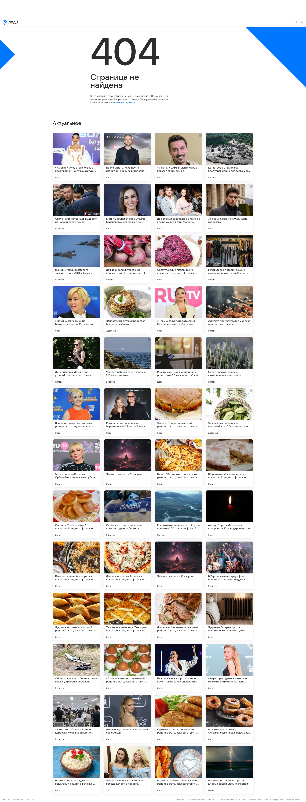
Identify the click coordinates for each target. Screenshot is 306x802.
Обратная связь (292, 799)
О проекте (179, 799)
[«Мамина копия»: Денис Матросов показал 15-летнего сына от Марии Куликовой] (76, 310)
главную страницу (124, 102)
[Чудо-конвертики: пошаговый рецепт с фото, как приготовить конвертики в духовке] (76, 616)
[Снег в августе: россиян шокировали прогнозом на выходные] (229, 361)
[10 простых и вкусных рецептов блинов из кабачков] (127, 310)
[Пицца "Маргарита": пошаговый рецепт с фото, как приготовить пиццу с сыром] (178, 463)
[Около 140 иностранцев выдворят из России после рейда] (76, 208)
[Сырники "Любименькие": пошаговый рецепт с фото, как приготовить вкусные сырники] (76, 514)
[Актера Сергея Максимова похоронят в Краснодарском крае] (229, 514)
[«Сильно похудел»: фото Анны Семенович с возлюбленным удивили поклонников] (178, 310)
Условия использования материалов (266, 799)
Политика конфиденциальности (231, 799)
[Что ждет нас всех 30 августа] (178, 565)
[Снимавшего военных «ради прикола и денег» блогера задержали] (127, 514)
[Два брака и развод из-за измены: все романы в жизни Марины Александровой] (178, 208)
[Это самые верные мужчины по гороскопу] (229, 208)
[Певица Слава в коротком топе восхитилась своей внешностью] (178, 668)
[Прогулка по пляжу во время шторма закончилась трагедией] (229, 770)
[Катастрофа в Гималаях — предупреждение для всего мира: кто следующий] (229, 157)
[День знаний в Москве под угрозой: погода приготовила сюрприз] (76, 361)
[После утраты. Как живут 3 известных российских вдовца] (127, 157)
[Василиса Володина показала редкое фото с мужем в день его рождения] (76, 412)
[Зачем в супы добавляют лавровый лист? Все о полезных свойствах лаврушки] (229, 412)
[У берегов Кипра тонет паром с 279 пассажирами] (127, 361)
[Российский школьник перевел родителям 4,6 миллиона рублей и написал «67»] (178, 361)
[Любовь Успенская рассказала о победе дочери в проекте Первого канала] (127, 770)
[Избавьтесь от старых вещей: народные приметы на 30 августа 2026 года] (229, 259)
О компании (17, 799)
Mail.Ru (6, 799)
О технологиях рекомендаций (200, 799)
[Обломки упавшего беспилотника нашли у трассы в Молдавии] (76, 668)
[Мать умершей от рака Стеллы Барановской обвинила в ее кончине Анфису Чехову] (127, 208)
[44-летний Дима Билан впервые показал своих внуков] (178, 157)
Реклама (30, 799)
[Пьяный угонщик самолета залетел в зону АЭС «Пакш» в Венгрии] (76, 259)
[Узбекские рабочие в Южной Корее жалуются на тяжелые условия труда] (76, 719)
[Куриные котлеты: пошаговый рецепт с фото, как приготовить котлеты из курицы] (178, 719)
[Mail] (5, 22)
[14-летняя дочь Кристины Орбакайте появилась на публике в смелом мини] (76, 463)
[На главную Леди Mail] (12, 22)
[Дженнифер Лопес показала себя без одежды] (127, 719)
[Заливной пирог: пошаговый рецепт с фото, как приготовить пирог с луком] (178, 412)
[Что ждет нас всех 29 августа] (127, 463)
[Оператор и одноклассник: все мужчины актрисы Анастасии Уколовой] (229, 668)
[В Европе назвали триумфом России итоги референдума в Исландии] (229, 565)
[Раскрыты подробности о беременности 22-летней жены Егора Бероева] (127, 412)
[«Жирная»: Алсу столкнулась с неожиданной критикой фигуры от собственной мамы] (76, 157)
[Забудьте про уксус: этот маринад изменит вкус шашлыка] (229, 310)
